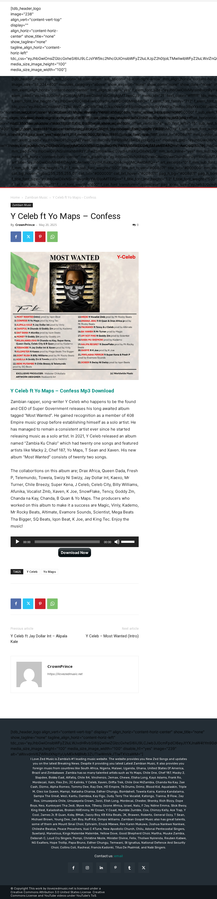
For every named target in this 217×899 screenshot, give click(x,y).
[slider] (128, 541)
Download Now (74, 552)
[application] (75, 541)
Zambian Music (36, 197)
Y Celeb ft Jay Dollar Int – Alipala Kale (39, 639)
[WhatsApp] (52, 236)
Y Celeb (32, 572)
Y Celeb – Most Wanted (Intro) (112, 636)
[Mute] (117, 541)
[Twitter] (28, 236)
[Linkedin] (101, 867)
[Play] (17, 541)
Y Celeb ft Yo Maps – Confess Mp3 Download (62, 391)
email (118, 856)
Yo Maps (49, 572)
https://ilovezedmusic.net (65, 674)
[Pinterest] (40, 236)
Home (15, 197)
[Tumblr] (129, 867)
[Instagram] (87, 867)
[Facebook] (16, 236)
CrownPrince (25, 225)
